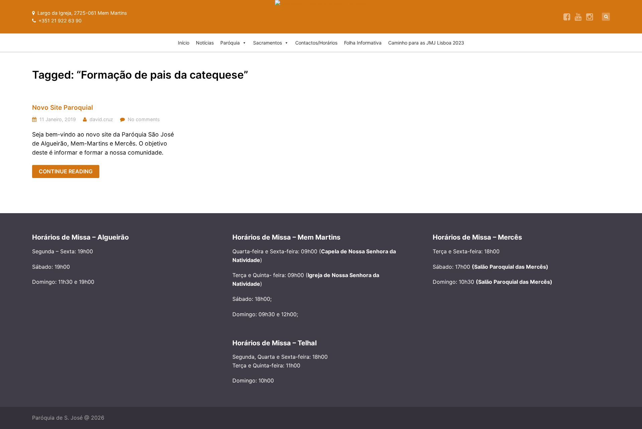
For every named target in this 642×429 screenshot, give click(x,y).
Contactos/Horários (316, 43)
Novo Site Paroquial (62, 107)
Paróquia (230, 43)
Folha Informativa (363, 43)
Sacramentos (267, 43)
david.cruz (101, 119)
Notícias (205, 43)
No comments (144, 119)
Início (183, 43)
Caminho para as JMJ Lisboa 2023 (426, 43)
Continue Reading (66, 171)
